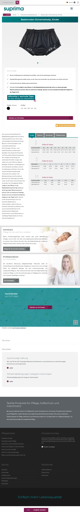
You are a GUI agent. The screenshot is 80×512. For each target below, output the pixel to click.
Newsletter (5, 483)
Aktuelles (4, 469)
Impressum (45, 475)
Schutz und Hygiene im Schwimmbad (13, 446)
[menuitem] (10, 2)
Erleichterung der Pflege (9, 441)
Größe (32, 135)
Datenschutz (45, 472)
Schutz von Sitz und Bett (9, 449)
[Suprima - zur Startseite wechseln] (14, 9)
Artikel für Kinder (7, 438)
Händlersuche (6, 475)
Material (39, 135)
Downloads (49, 135)
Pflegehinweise (60, 135)
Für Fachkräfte (9, 280)
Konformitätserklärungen (9, 478)
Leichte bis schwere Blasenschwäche (13, 444)
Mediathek (5, 481)
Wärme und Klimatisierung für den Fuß (13, 455)
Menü (71, 8)
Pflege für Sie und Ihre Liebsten (14, 249)
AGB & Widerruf (47, 469)
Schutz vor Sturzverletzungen (10, 452)
